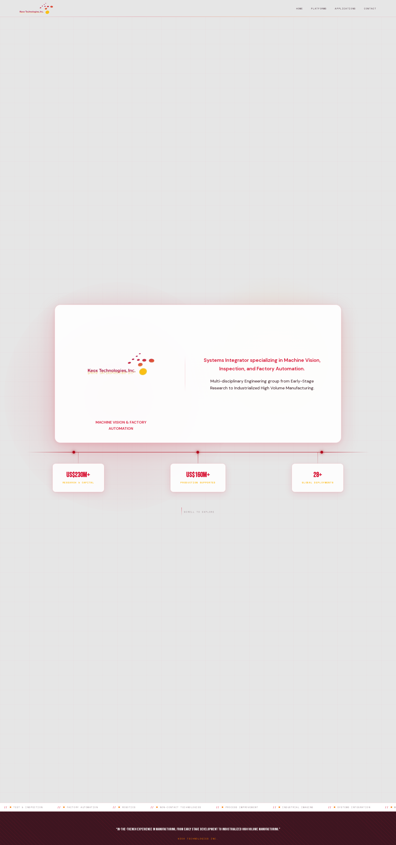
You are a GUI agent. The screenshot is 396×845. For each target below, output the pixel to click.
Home (299, 8)
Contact (370, 8)
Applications (345, 8)
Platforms (319, 8)
